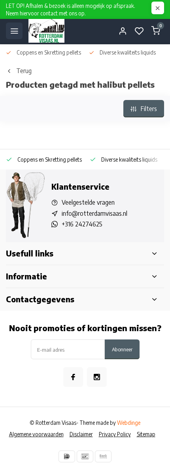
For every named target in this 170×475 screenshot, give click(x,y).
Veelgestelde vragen (88, 202)
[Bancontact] (85, 456)
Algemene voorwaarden (36, 434)
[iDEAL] (67, 456)
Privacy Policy (115, 434)
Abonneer (122, 349)
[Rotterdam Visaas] (46, 31)
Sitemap (146, 434)
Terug (24, 71)
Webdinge (128, 422)
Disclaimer (81, 434)
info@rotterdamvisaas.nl (94, 213)
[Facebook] (73, 377)
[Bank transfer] (103, 456)
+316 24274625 (82, 224)
